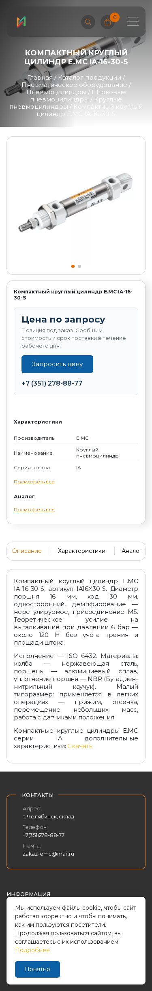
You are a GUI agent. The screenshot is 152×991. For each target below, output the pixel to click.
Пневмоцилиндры (56, 92)
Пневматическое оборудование (74, 85)
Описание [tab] (27, 551)
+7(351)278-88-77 (43, 835)
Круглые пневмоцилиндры (65, 102)
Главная (40, 77)
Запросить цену (57, 364)
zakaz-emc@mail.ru (48, 853)
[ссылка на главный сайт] (21, 22)
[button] (73, 266)
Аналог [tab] (132, 551)
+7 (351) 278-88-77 (51, 383)
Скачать (79, 746)
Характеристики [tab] (81, 551)
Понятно (37, 969)
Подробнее (32, 950)
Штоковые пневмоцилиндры (78, 95)
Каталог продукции (89, 77)
